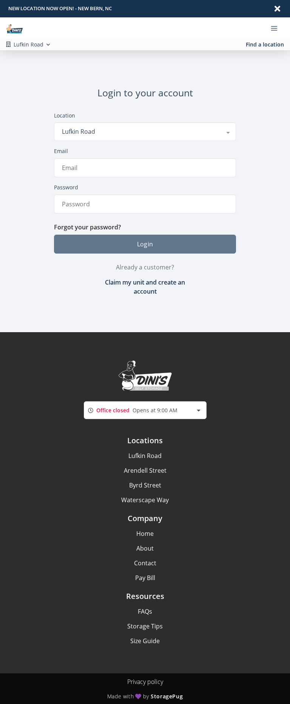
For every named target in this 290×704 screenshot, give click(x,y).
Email (61, 151)
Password (66, 187)
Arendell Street (145, 470)
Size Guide (145, 641)
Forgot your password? (87, 227)
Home (145, 533)
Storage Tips (145, 626)
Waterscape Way (145, 500)
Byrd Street (145, 485)
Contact (145, 563)
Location (64, 115)
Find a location (265, 44)
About (145, 548)
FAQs (145, 611)
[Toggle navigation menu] (277, 27)
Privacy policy (145, 682)
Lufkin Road (145, 456)
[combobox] (145, 131)
